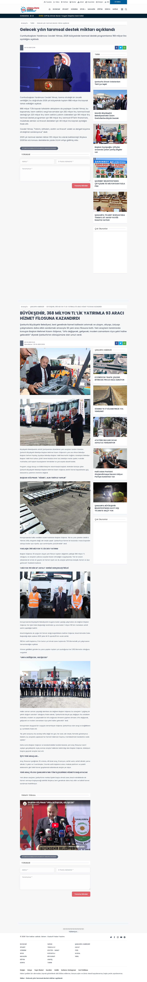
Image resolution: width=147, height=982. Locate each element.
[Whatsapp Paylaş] (124, 48)
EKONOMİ (56, 9)
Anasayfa (24, 23)
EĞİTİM (99, 9)
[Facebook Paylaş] (116, 48)
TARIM (32, 23)
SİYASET (65, 9)
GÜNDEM (74, 9)
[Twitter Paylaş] (120, 48)
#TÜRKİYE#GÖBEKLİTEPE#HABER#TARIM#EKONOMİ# (39, 148)
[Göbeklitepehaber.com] (30, 9)
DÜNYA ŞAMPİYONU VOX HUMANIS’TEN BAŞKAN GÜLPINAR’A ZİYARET (67, 16)
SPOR (82, 9)
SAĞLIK (115, 9)
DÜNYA (107, 9)
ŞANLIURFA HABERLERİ (37, 307)
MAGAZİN (91, 9)
